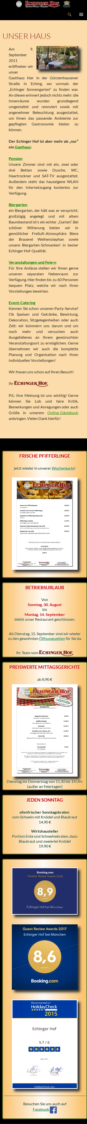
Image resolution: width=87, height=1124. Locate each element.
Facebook (41, 1109)
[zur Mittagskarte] (44, 730)
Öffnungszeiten (52, 638)
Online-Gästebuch (62, 412)
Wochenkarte (63, 468)
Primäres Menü (81, 14)
